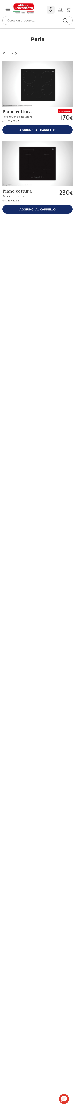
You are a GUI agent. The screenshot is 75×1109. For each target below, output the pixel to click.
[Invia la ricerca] (65, 20)
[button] (10, 53)
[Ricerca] (57, 10)
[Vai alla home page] (28, 8)
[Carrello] (68, 9)
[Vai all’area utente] (60, 9)
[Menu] (7, 9)
